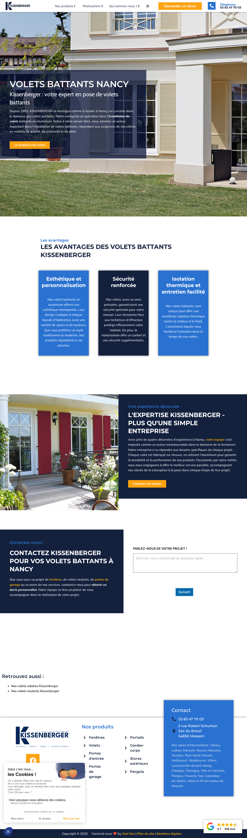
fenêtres (55, 579)
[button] (223, 826)
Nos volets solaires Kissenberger (34, 686)
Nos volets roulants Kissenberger (35, 691)
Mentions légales (169, 833)
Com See (128, 833)
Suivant (184, 592)
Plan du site (145, 833)
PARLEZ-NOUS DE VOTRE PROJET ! (160, 548)
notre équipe (215, 439)
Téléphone (230, 6)
